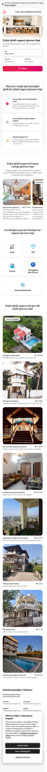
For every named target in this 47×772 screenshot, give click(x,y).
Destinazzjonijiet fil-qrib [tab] (11, 695)
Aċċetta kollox (22, 745)
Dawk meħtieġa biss (22, 751)
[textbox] (13, 61)
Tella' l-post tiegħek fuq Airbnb (28, 12)
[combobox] (23, 53)
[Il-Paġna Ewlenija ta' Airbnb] (4, 11)
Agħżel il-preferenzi (23, 757)
